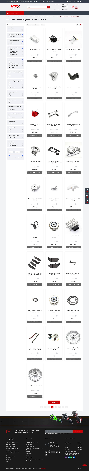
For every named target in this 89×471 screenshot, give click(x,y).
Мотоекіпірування (30, 446)
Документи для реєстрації (12, 442)
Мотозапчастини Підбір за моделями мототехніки (19, 16)
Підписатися (77, 431)
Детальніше (43, 468)
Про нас (8, 450)
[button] (20, 1)
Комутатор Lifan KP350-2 (73, 236)
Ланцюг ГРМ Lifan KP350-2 (35, 161)
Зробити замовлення (77, 8)
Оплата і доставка (50, 1)
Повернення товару (10, 455)
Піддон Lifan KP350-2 (35, 49)
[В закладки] (41, 29)
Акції (7, 461)
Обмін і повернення (10, 444)
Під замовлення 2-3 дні (35, 60)
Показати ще (54, 402)
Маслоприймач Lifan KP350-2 (73, 87)
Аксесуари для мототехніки (32, 442)
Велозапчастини (29, 457)
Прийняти (79, 468)
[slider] (9, 155)
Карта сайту (9, 457)
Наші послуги (42, 1)
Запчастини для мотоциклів (36, 16)
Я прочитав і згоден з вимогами (58, 433)
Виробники (8, 459)
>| (66, 407)
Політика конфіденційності (56, 433)
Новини (35, 1)
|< (41, 407)
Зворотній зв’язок (28, 1)
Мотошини (28, 453)
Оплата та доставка (10, 446)
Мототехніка (29, 451)
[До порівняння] (41, 31)
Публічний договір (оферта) (12, 452)
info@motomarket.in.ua (70, 451)
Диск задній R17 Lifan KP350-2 (35, 385)
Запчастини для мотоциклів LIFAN (51, 16)
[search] (48, 7)
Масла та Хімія (29, 444)
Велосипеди (28, 455)
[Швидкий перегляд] (41, 34)
